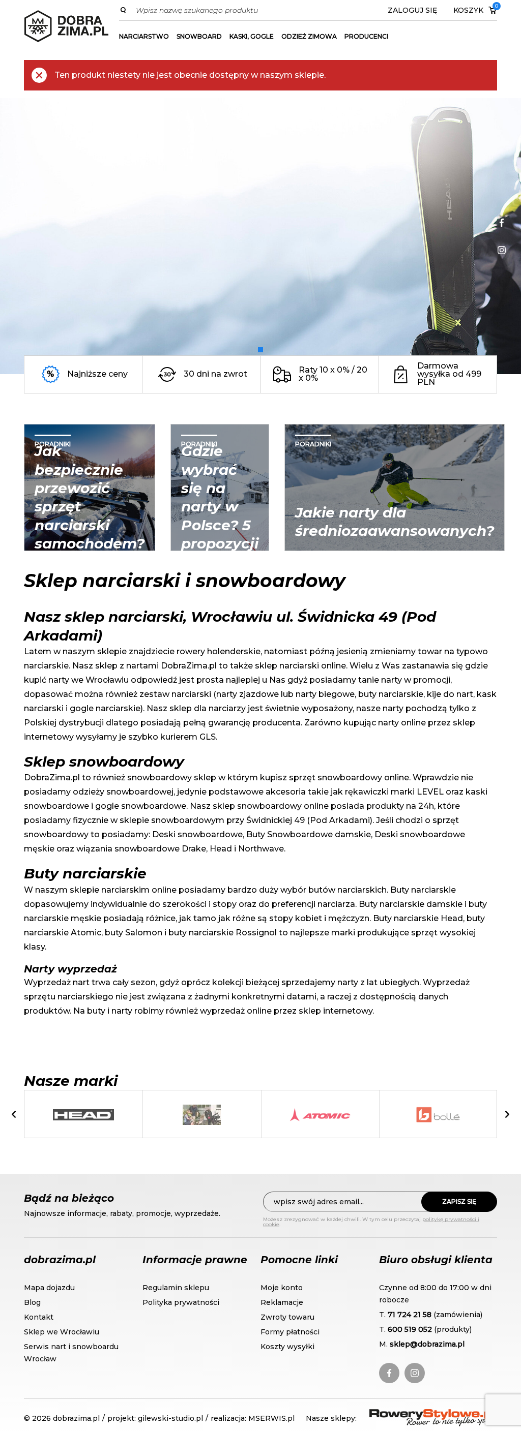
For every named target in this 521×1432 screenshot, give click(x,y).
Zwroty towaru (287, 1317)
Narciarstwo (144, 36)
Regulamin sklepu (175, 1287)
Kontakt (38, 1317)
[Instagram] (502, 250)
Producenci (366, 36)
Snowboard (199, 36)
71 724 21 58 (409, 1314)
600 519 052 (410, 1329)
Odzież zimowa (309, 36)
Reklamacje (281, 1302)
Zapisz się (459, 1201)
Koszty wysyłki (287, 1346)
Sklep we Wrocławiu (61, 1331)
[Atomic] (320, 1114)
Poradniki (53, 443)
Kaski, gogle (251, 36)
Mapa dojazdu (49, 1287)
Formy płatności (290, 1331)
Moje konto (281, 1287)
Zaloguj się (412, 10)
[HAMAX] (201, 1114)
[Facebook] (502, 223)
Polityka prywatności (180, 1302)
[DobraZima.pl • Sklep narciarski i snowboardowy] (66, 26)
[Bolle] (438, 1114)
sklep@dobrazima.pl (427, 1344)
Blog (32, 1302)
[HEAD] (83, 1114)
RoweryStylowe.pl (406, 1415)
